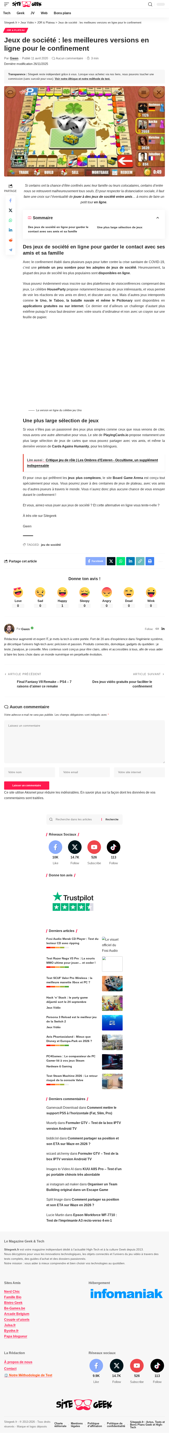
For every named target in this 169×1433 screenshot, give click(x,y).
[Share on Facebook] (10, 200)
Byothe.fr (11, 1330)
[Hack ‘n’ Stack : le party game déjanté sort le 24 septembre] (112, 1003)
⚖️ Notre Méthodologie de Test (28, 1375)
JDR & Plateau (16, 30)
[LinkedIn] (163, 629)
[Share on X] (10, 210)
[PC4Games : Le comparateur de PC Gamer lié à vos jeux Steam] (112, 1062)
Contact (10, 1368)
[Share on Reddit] (10, 240)
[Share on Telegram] (10, 250)
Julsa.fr (10, 1325)
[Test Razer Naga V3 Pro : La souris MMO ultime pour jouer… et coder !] (112, 964)
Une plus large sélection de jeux (119, 227)
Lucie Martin (55, 1215)
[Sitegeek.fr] (27, 4)
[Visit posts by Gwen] (9, 629)
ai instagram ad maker (62, 1184)
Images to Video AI (60, 1169)
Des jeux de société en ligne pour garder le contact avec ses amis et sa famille (58, 229)
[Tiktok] (113, 853)
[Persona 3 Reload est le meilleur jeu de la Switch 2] (112, 1022)
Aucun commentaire (69, 58)
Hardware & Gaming (59, 1066)
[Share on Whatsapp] (10, 220)
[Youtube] (94, 853)
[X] (75, 853)
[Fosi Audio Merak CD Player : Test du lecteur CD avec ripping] (112, 944)
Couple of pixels (16, 1319)
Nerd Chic (12, 1291)
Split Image (54, 1199)
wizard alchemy (57, 1153)
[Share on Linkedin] (10, 230)
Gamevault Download (62, 1107)
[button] (7, 4)
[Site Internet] (157, 629)
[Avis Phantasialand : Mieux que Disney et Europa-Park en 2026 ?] (112, 1042)
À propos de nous (18, 1362)
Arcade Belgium (16, 1314)
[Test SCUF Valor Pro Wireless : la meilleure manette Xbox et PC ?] (112, 983)
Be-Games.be (14, 1308)
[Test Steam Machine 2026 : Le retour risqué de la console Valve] (112, 1081)
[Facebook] (55, 853)
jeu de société (51, 544)
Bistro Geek (13, 1302)
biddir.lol (52, 1138)
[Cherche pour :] (77, 819)
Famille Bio (12, 1297)
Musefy (51, 1123)
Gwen (14, 58)
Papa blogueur (15, 1336)
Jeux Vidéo (53, 1007)
